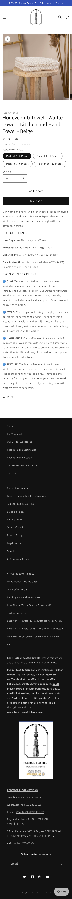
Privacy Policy (14, 535)
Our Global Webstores (19, 441)
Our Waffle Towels (17, 589)
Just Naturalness (16, 613)
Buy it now (36, 201)
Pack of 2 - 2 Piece (17, 155)
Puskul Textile (31, 893)
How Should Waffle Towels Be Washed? (29, 605)
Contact (11, 473)
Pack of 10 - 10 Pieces (50, 163)
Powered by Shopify (44, 893)
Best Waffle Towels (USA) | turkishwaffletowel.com (35, 628)
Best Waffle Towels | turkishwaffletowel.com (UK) (34, 620)
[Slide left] (28, 106)
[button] (4, 17)
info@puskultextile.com (30, 812)
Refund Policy (15, 519)
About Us (12, 426)
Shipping (6, 144)
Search (11, 551)
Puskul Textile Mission (19, 457)
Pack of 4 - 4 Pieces (48, 155)
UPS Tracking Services (19, 558)
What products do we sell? (22, 581)
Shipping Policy (15, 511)
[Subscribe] (61, 864)
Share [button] (10, 396)
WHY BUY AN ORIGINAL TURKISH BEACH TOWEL (33, 636)
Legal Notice (14, 543)
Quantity (7, 171)
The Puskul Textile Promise (22, 465)
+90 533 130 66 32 (31, 797)
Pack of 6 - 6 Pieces (17, 163)
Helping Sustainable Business (23, 597)
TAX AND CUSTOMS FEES (20, 503)
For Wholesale (15, 433)
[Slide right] (44, 106)
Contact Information (18, 488)
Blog (9, 644)
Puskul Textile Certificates (21, 449)
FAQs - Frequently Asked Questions (26, 495)
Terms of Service (16, 527)
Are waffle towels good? (20, 573)
